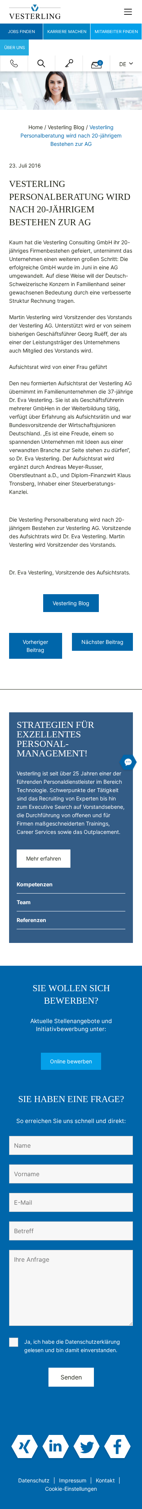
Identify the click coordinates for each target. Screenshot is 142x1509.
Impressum (72, 1480)
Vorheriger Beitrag (35, 646)
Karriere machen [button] (66, 31)
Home (35, 127)
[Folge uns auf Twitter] (86, 1447)
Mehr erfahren (43, 858)
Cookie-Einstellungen (71, 1488)
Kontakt (105, 1480)
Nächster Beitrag (102, 642)
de (123, 64)
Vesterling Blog (66, 127)
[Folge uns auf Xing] (24, 1447)
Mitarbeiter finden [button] (116, 31)
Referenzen (31, 920)
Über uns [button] (14, 47)
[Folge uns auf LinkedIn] (55, 1447)
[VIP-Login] (69, 63)
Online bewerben (71, 1061)
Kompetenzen (35, 884)
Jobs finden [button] (21, 31)
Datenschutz (34, 1480)
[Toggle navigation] (128, 12)
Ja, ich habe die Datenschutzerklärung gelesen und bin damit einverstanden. (72, 1345)
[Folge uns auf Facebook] (117, 1447)
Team (24, 902)
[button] (41, 63)
